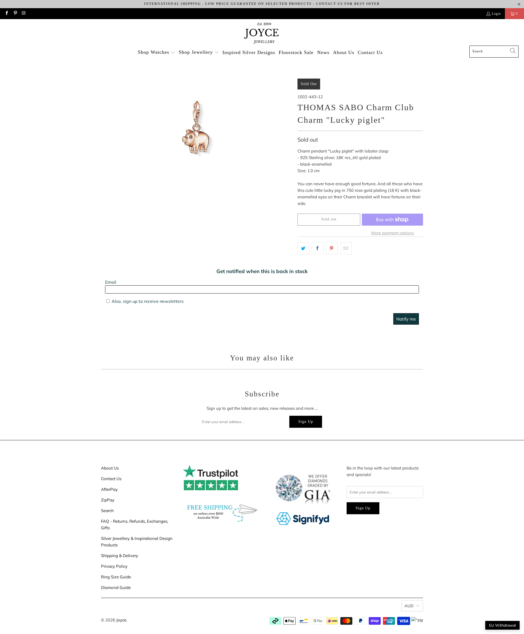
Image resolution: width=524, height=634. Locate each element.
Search (107, 510)
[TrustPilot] (210, 488)
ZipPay (107, 500)
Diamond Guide (116, 587)
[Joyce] (262, 34)
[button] (156, 52)
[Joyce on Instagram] (23, 14)
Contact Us (111, 478)
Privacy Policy (114, 566)
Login (496, 14)
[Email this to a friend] (346, 248)
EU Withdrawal (502, 625)
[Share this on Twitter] (303, 248)
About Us (110, 468)
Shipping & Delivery (119, 555)
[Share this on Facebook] (317, 248)
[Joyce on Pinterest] (15, 14)
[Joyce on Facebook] (6, 14)
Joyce (121, 620)
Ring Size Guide (116, 576)
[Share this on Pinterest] (332, 248)
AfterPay (109, 489)
